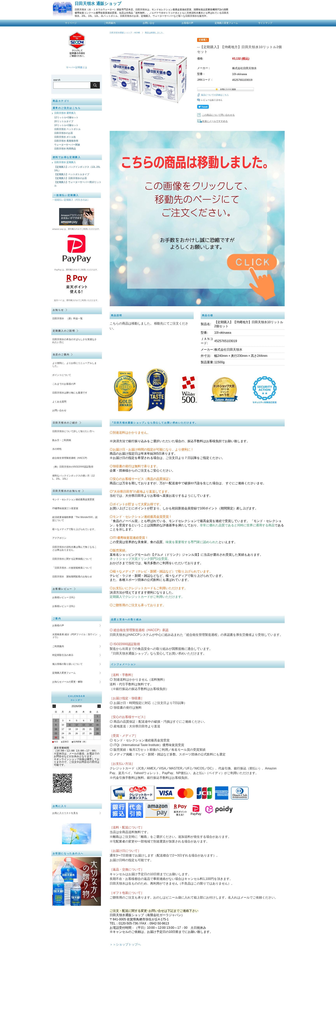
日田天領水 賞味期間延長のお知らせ (72, 576)
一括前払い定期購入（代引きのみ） (71, 199)
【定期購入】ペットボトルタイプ (71, 174)
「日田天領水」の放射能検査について (72, 567)
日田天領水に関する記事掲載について (72, 558)
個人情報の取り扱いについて (67, 664)
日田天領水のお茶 (63, 133)
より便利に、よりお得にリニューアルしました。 (74, 365)
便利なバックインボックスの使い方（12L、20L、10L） (73, 477)
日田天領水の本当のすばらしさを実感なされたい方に (74, 341)
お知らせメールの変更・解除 (67, 681)
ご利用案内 (110, 23)
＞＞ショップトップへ (125, 944)
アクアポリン (59, 538)
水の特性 (57, 449)
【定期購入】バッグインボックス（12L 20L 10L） (77, 169)
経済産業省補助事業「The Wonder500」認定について (74, 519)
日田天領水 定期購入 (65, 162)
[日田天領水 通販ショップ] (62, 15)
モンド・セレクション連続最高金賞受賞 (73, 499)
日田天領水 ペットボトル (67, 129)
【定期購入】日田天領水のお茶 (70, 178)
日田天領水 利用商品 (65, 148)
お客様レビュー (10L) (63, 597)
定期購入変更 (226, 23)
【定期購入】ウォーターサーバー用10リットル (77, 184)
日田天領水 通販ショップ (98, 3)
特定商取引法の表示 (62, 655)
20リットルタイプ (63, 121)
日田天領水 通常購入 (65, 113)
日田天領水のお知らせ (67, 491)
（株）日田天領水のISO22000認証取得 (72, 466)
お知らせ (58, 310)
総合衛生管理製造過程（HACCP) (69, 458)
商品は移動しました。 (155, 33)
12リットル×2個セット (66, 117)
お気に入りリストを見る (65, 813)
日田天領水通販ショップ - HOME (125, 33)
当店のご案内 (61, 354)
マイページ (71, 23)
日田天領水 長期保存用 (66, 140)
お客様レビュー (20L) (63, 606)
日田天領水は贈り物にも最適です (69, 392)
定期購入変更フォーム (64, 672)
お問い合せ (148, 23)
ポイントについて (61, 375)
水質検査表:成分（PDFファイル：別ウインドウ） (74, 636)
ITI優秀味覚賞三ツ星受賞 (65, 508)
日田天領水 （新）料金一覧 (67, 318)
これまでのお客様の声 (64, 384)
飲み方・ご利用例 (61, 440)
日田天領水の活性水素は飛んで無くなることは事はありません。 (74, 548)
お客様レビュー (62, 588)
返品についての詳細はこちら (215, 95)
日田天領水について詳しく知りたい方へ (73, 431)
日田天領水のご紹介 (65, 422)
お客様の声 (187, 23)
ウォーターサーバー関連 (67, 144)
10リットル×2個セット (66, 125)
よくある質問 (59, 401)
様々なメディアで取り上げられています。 (74, 529)
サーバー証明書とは (76, 67)
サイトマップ (265, 23)
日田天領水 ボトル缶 (65, 137)
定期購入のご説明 (64, 330)
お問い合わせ (59, 410)
